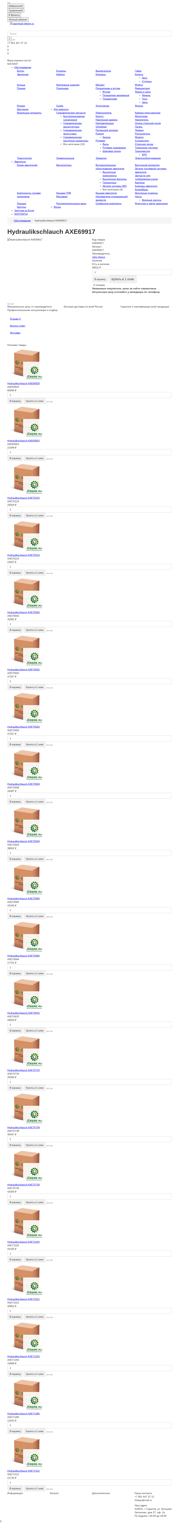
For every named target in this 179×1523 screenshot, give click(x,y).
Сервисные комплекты (108, 203)
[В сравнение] (12, 303)
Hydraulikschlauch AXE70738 (23, 1127)
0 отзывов (99, 285)
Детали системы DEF (115, 186)
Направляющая (105, 123)
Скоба (59, 105)
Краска (106, 137)
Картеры (140, 182)
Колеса (139, 74)
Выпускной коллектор (147, 165)
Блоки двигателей (27, 165)
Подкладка (62, 88)
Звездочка (22, 74)
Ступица (147, 81)
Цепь (145, 102)
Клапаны (101, 74)
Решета (139, 137)
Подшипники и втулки (108, 88)
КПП (144, 154)
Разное (100, 133)
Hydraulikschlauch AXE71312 (23, 1470)
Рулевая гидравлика (114, 147)
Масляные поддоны (146, 193)
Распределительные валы (71, 203)
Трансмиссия (142, 151)
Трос (144, 98)
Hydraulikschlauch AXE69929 (23, 383)
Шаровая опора (112, 151)
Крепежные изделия (68, 84)
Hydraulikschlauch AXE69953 (23, 440)
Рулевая (100, 140)
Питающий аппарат (107, 130)
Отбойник (101, 126)
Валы (106, 144)
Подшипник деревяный (116, 95)
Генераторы (109, 182)
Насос (138, 196)
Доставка (15, 332)
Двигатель (20, 161)
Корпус (100, 116)
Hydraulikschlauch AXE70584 (23, 955)
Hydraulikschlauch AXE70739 (23, 1184)
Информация (15, 1493)
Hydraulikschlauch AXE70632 (23, 1013)
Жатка (57, 207)
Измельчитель (104, 112)
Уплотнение (102, 105)
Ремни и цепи (143, 91)
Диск (144, 77)
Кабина (60, 74)
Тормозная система (146, 147)
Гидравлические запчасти (71, 112)
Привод (139, 130)
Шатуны (21, 207)
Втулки (106, 91)
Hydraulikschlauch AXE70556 (23, 726)
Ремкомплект (142, 88)
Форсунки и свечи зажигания (151, 203)
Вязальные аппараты (29, 112)
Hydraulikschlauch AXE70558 (23, 784)
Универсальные (65, 158)
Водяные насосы (151, 200)
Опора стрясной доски (148, 123)
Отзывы (15, 318)
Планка (21, 88)
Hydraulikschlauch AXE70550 (23, 612)
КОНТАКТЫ (21, 214)
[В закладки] (8, 303)
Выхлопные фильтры (115, 179)
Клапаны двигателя (146, 186)
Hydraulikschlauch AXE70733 (23, 1070)
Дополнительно (101, 1493)
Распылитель (142, 133)
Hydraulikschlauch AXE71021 (23, 1299)
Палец (138, 126)
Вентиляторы (63, 165)
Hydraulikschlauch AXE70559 (23, 841)
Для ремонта (61, 109)
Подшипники (110, 98)
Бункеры (61, 70)
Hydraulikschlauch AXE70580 (23, 898)
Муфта (139, 84)
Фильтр (139, 105)
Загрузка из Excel (24, 210)
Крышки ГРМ (63, 193)
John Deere (98, 257)
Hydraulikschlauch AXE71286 (23, 1413)
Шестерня (22, 109)
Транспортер (24, 158)
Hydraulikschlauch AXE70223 (23, 497)
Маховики (61, 196)
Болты (20, 70)
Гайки (138, 70)
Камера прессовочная (147, 112)
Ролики (21, 105)
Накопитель (141, 119)
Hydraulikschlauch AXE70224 (23, 555)
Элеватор (101, 158)
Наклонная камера (106, 119)
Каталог (54, 1493)
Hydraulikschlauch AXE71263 (23, 1356)
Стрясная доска (144, 144)
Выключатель (103, 70)
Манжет (100, 84)
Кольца (21, 84)
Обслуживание (22, 67)
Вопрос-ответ (17, 325)
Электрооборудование (148, 158)
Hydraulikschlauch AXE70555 (23, 669)
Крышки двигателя (106, 193)
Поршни (21, 203)
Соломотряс (142, 140)
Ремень (146, 95)
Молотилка (141, 116)
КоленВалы (141, 189)
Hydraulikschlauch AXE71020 (23, 1241)
